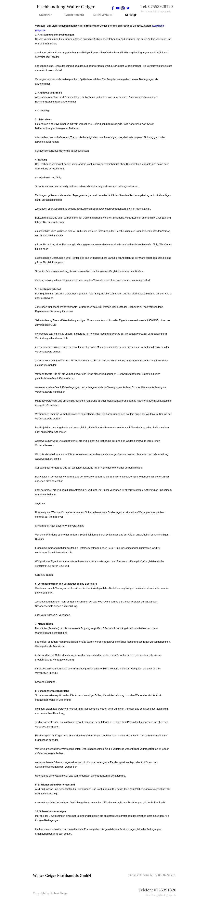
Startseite (45, 14)
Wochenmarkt (74, 14)
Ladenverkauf (102, 14)
